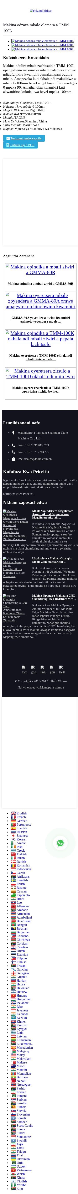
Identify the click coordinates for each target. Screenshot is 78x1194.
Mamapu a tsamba (52, 687)
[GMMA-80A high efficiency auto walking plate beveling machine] (41, 307)
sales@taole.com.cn (39, 459)
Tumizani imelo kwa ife (25, 138)
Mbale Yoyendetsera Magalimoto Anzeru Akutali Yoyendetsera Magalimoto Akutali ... (52, 514)
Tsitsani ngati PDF (22, 145)
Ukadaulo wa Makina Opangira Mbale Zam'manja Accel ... (52, 560)
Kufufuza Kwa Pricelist (18, 493)
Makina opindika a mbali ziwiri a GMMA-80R (40, 283)
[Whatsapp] (60, 843)
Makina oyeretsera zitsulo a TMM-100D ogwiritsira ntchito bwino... (40, 389)
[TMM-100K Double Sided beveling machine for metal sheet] (41, 345)
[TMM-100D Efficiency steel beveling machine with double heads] (41, 377)
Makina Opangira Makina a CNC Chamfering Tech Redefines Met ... (54, 597)
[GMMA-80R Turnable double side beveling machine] (41, 273)
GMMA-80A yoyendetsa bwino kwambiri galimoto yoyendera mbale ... (40, 319)
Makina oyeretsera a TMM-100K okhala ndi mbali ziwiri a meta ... (40, 357)
